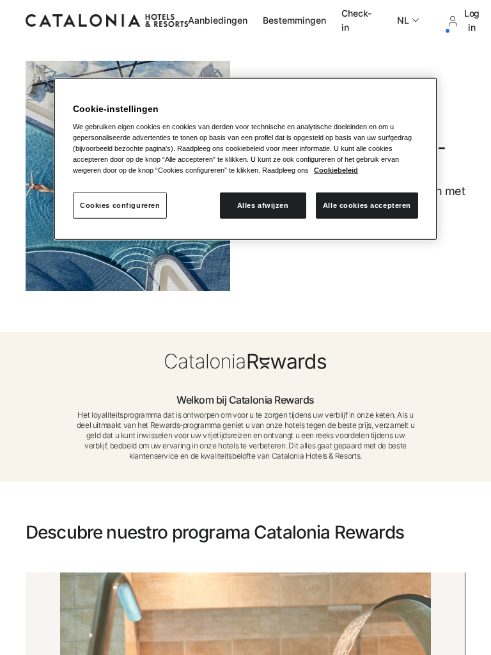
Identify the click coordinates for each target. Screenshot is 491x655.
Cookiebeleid (336, 170)
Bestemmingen (294, 20)
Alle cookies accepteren (367, 205)
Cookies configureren (120, 205)
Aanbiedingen (217, 20)
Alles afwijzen (263, 205)
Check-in (356, 20)
